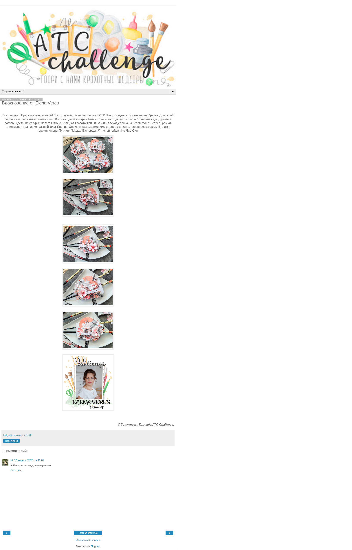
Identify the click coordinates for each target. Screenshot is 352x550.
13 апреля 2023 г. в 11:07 (29, 460)
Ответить (16, 470)
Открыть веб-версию (88, 539)
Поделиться (11, 441)
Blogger (95, 546)
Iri (12, 460)
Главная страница (88, 533)
